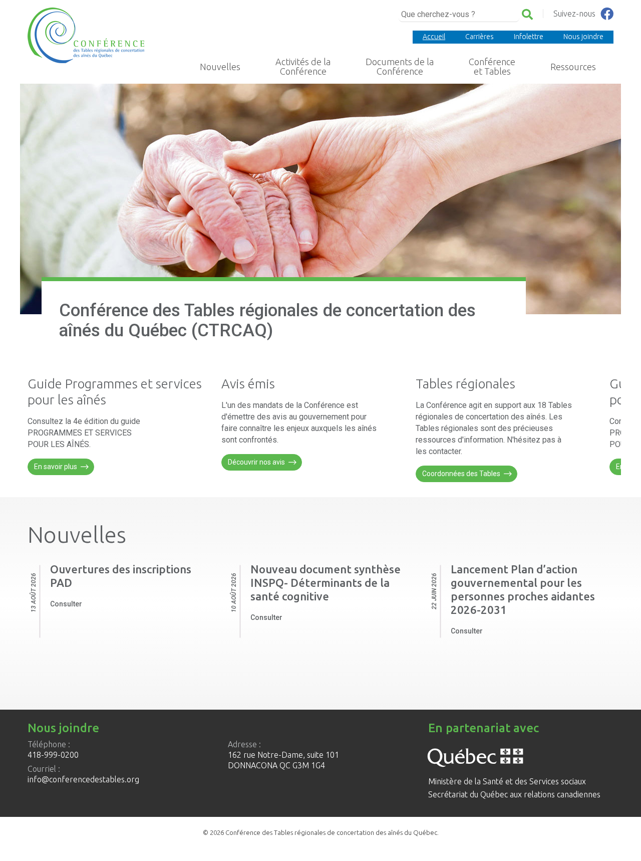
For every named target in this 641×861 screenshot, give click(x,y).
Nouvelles (220, 67)
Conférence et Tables (492, 66)
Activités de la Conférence (303, 66)
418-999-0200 (53, 754)
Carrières (479, 37)
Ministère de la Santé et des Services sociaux (507, 781)
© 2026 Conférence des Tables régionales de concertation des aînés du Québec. (321, 832)
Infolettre (528, 37)
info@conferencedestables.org (83, 779)
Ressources (573, 67)
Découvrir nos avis (256, 462)
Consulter (66, 604)
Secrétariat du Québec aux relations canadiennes (514, 794)
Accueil (434, 37)
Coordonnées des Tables (461, 474)
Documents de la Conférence (400, 66)
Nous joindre (583, 37)
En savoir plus (55, 467)
